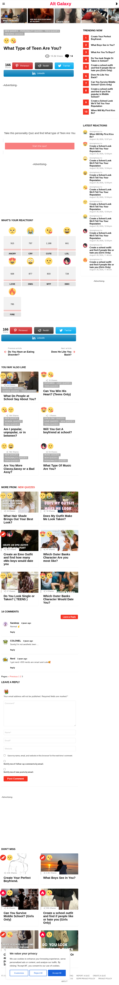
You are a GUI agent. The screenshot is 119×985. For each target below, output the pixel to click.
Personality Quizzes (16, 458)
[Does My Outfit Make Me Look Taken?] (59, 502)
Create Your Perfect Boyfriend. (17, 879)
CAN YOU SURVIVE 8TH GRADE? (92, 20)
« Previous (13, 676)
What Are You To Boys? (103, 52)
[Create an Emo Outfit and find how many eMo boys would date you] (19, 540)
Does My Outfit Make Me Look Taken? (57, 517)
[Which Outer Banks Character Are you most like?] (59, 540)
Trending (3, 534)
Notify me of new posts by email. (19, 772)
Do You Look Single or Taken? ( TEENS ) (19, 597)
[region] (38, 964)
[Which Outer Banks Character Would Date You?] (59, 582)
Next (117, 16)
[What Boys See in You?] (59, 863)
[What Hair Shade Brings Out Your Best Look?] (19, 502)
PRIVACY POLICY (105, 978)
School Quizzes (10, 391)
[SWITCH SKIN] (116, 3)
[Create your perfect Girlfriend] (68, 15)
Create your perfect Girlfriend (66, 21)
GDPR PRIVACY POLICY (85, 978)
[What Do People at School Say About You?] (14, 15)
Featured (49, 383)
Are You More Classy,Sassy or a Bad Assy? (19, 469)
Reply (12, 632)
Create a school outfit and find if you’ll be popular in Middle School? (102, 93)
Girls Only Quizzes (12, 388)
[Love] (44, 375)
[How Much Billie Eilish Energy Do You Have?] (41, 15)
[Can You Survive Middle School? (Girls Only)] (19, 899)
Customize (19, 973)
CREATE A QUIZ (99, 976)
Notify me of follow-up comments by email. (24, 764)
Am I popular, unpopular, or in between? (15, 432)
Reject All (38, 973)
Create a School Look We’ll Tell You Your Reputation (102, 103)
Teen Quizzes (28, 391)
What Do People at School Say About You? (13, 20)
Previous (1, 16)
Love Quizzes (64, 383)
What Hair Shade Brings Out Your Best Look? (18, 519)
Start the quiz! (40, 146)
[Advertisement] (40, 107)
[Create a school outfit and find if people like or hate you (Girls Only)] (59, 899)
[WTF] (6, 41)
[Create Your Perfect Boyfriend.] (19, 863)
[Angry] (10, 496)
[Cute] (13, 41)
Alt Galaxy (60, 3)
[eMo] (44, 446)
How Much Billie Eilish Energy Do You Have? (40, 20)
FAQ (71, 976)
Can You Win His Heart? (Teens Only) (57, 392)
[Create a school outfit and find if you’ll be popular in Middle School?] (19, 940)
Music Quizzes (51, 455)
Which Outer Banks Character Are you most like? (56, 557)
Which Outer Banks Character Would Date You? (58, 599)
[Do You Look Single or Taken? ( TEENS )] (19, 582)
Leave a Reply (69, 617)
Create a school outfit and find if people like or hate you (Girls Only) (58, 917)
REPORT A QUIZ (83, 976)
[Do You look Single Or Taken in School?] (59, 940)
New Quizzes (11, 418)
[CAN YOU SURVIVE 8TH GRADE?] (94, 15)
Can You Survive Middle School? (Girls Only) (19, 916)
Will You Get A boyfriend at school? (57, 431)
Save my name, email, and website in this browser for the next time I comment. (40, 756)
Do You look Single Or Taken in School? (102, 59)
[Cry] (10, 376)
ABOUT (64, 981)
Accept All (56, 973)
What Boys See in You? (59, 877)
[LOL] (11, 446)
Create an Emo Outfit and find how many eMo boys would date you (18, 559)
